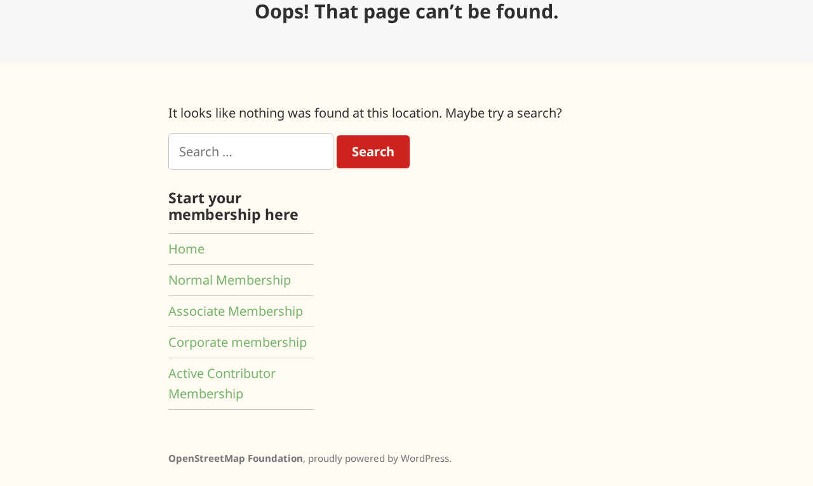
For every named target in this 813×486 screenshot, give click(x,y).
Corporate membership (237, 342)
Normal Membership (229, 279)
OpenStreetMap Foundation (235, 458)
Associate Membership (235, 311)
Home (186, 248)
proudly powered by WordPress (378, 458)
